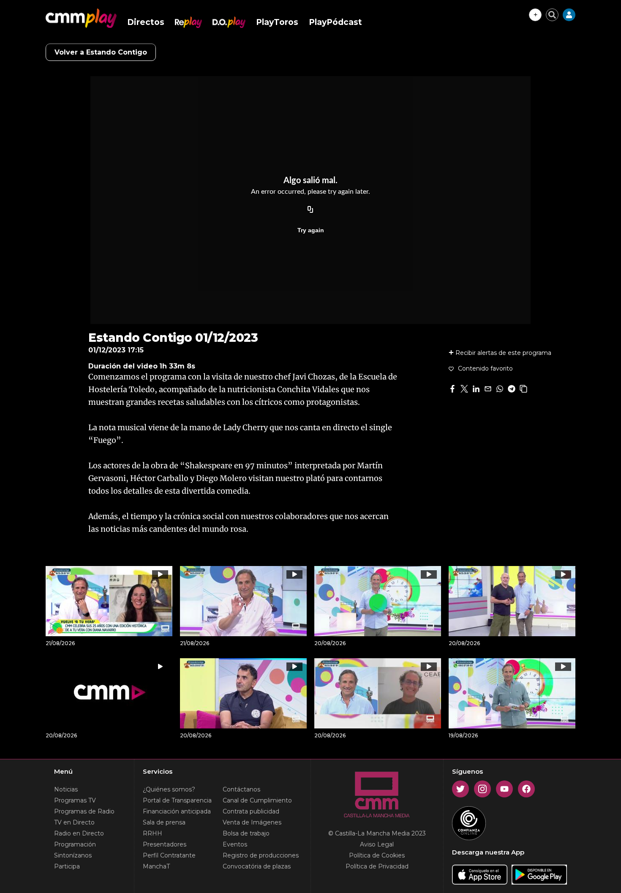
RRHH (152, 833)
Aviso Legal (377, 844)
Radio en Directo (79, 833)
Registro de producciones (261, 855)
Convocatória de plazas (257, 866)
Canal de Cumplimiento (257, 800)
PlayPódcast (335, 22)
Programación (75, 844)
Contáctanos (241, 789)
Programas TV (75, 800)
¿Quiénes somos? (169, 789)
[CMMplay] (81, 18)
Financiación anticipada (177, 811)
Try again (310, 230)
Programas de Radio (84, 811)
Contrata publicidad (251, 811)
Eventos (235, 844)
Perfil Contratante (169, 855)
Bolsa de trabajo (246, 833)
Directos (145, 22)
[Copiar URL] (310, 210)
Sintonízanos (73, 855)
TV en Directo (74, 822)
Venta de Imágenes (252, 822)
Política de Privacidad (377, 866)
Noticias (66, 789)
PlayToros (277, 22)
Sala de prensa (164, 822)
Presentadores (164, 844)
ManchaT (156, 866)
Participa (67, 866)
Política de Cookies (377, 855)
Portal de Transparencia (177, 800)
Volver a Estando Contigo (100, 52)
